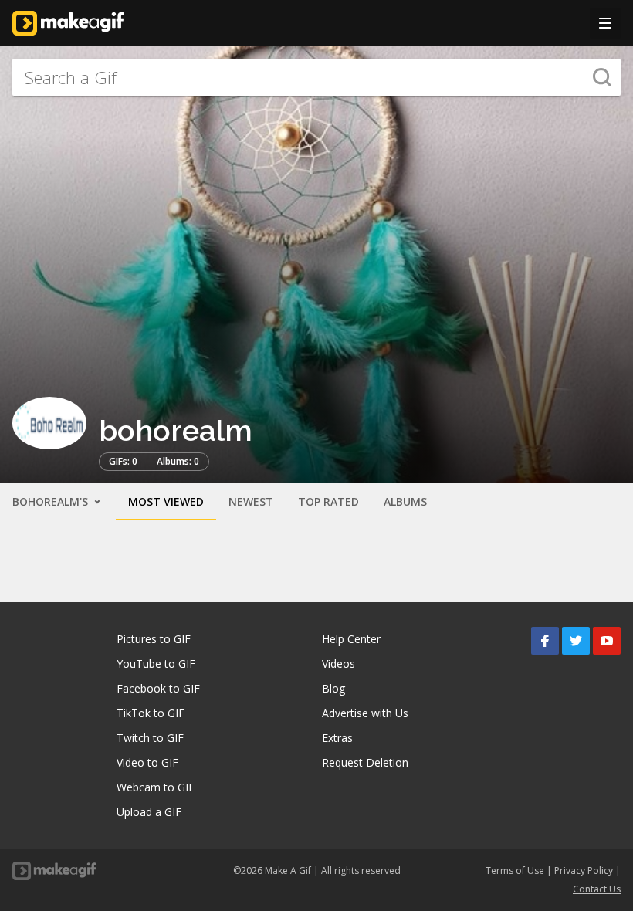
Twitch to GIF (150, 737)
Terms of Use (515, 870)
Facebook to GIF (158, 688)
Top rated (328, 501)
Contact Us (597, 889)
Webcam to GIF (156, 787)
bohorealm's (51, 501)
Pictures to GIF (154, 639)
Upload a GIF (149, 811)
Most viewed (166, 501)
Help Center (351, 639)
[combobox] (316, 77)
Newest (250, 501)
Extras (337, 737)
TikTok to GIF (150, 713)
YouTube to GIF (156, 663)
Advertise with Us (365, 713)
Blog (333, 688)
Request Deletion (365, 762)
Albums (405, 501)
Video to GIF (147, 762)
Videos (338, 663)
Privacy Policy (583, 870)
